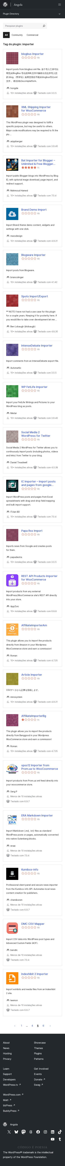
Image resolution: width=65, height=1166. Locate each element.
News (6, 1048)
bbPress (9, 1105)
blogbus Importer (32, 53)
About (6, 1042)
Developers (9, 1079)
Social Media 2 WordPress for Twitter (35, 434)
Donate (39, 1079)
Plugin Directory (11, 13)
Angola (14, 1124)
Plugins (38, 1053)
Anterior (14, 1026)
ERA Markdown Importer (37, 815)
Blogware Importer (33, 255)
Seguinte (50, 1026)
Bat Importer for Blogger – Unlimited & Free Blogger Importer (38, 162)
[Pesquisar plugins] (44, 26)
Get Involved (41, 1068)
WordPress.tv (12, 1084)
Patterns (39, 1058)
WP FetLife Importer (34, 387)
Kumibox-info (29, 869)
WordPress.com (13, 1094)
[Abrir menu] (60, 4)
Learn (6, 1068)
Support (7, 1074)
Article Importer (31, 674)
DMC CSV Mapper (32, 923)
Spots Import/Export (34, 296)
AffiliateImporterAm (34, 625)
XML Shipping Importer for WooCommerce (36, 108)
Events (38, 1074)
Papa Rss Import (31, 530)
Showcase (40, 1042)
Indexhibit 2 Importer (34, 974)
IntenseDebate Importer (36, 345)
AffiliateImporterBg (33, 715)
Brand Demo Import (34, 209)
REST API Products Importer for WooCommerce (39, 577)
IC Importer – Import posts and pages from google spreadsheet (38, 483)
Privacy (7, 1058)
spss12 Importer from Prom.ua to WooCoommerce (39, 767)
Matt (7, 1100)
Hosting (7, 1053)
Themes (38, 1048)
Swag (38, 1084)
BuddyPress (11, 1110)
